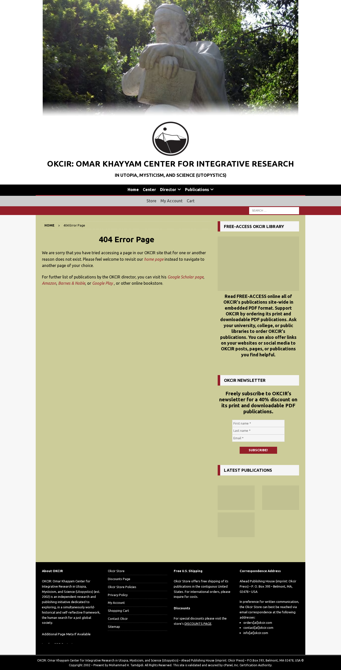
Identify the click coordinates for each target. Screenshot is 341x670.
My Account (172, 201)
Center (149, 189)
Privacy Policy (118, 595)
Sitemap (114, 626)
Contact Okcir (118, 618)
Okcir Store (116, 571)
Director (168, 189)
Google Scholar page (185, 277)
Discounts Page (119, 579)
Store (152, 201)
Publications (197, 189)
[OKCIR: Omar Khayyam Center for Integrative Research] (170, 113)
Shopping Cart (118, 610)
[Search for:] (274, 210)
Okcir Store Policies (122, 587)
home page (154, 259)
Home (133, 189)
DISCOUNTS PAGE (197, 623)
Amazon (49, 283)
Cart (191, 201)
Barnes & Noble (71, 283)
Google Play (102, 283)
